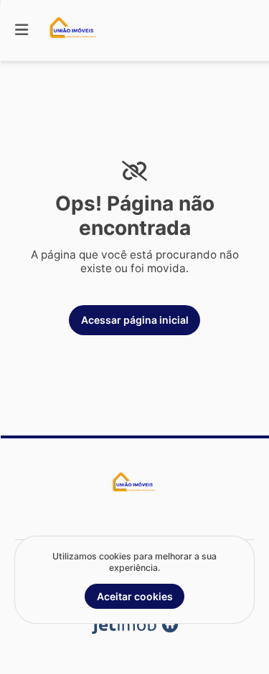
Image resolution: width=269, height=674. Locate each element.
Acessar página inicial (135, 320)
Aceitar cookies (135, 596)
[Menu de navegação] (21, 30)
